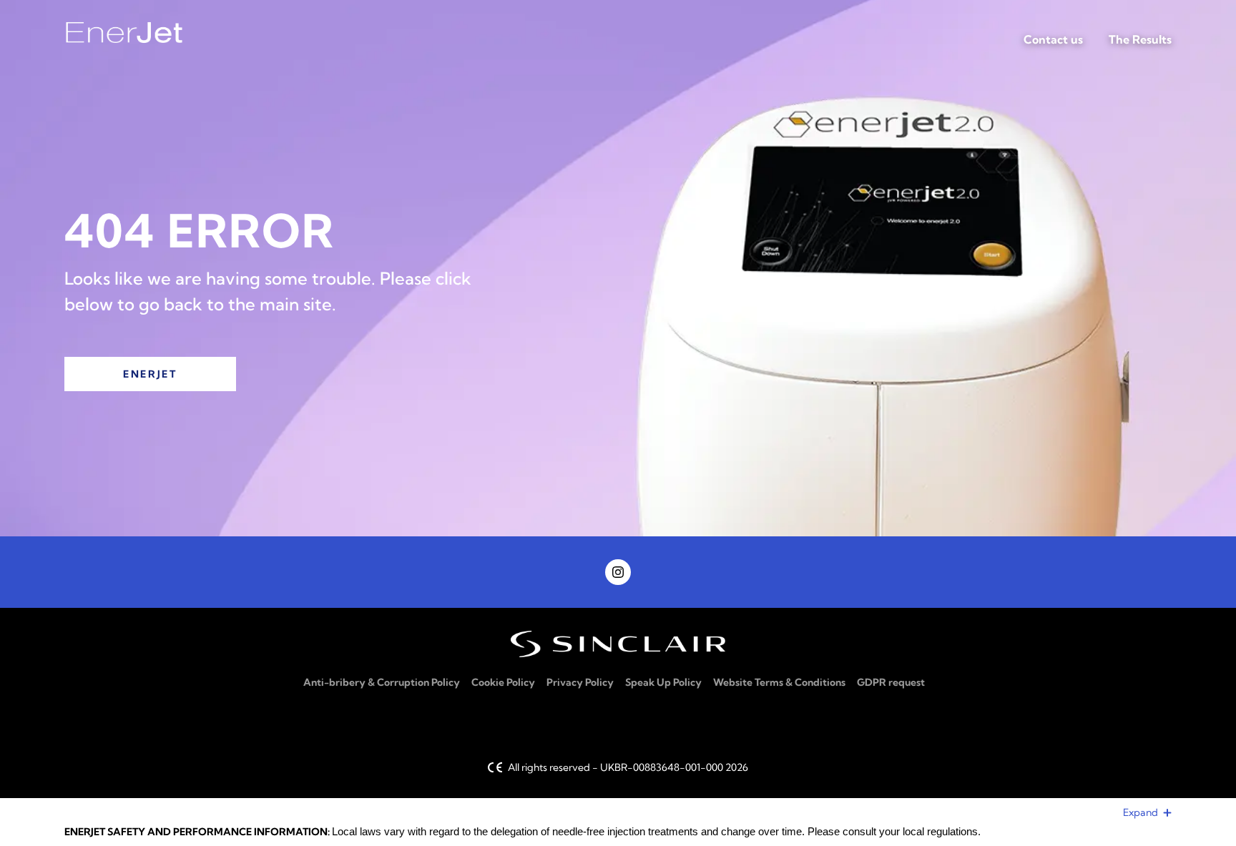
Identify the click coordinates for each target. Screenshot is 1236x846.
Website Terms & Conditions (779, 682)
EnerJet (150, 374)
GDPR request (891, 682)
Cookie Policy (503, 682)
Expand (1141, 812)
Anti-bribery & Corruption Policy (381, 682)
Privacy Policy (580, 682)
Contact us (1053, 39)
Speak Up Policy (663, 682)
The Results (1140, 39)
